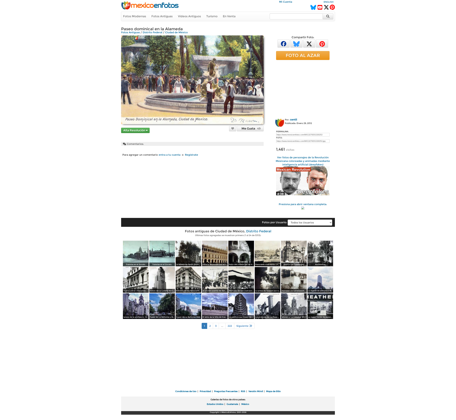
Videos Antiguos (189, 16)
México (245, 404)
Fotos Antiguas (162, 16)
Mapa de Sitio (273, 391)
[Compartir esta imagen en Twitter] (309, 43)
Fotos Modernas (134, 16)
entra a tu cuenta (169, 154)
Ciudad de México (176, 32)
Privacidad (205, 391)
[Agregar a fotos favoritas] (232, 128)
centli (293, 119)
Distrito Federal (152, 32)
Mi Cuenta (285, 1)
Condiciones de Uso (185, 391)
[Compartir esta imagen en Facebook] (284, 43)
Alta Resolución (134, 130)
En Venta (229, 16)
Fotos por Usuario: (274, 222)
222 (230, 325)
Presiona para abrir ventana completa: (303, 204)
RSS (243, 391)
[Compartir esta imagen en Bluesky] (296, 43)
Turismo (211, 16)
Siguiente (242, 325)
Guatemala (232, 404)
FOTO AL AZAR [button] (303, 55)
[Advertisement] (303, 88)
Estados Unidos (215, 404)
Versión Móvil (255, 391)
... (222, 325)
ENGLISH (328, 2)
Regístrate (191, 154)
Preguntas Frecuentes (226, 391)
